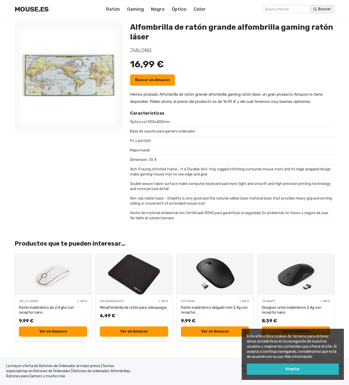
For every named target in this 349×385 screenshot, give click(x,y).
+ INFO (82, 301)
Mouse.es (32, 9)
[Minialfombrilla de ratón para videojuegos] (134, 274)
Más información (298, 357)
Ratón (113, 9)
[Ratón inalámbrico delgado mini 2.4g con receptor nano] (215, 274)
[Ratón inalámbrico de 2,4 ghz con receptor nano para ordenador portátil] (53, 274)
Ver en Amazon (53, 331)
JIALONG (141, 50)
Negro (158, 9)
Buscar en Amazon (152, 80)
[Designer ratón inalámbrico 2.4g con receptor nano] (296, 274)
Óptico (179, 9)
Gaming (135, 9)
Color (200, 9)
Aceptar (292, 369)
